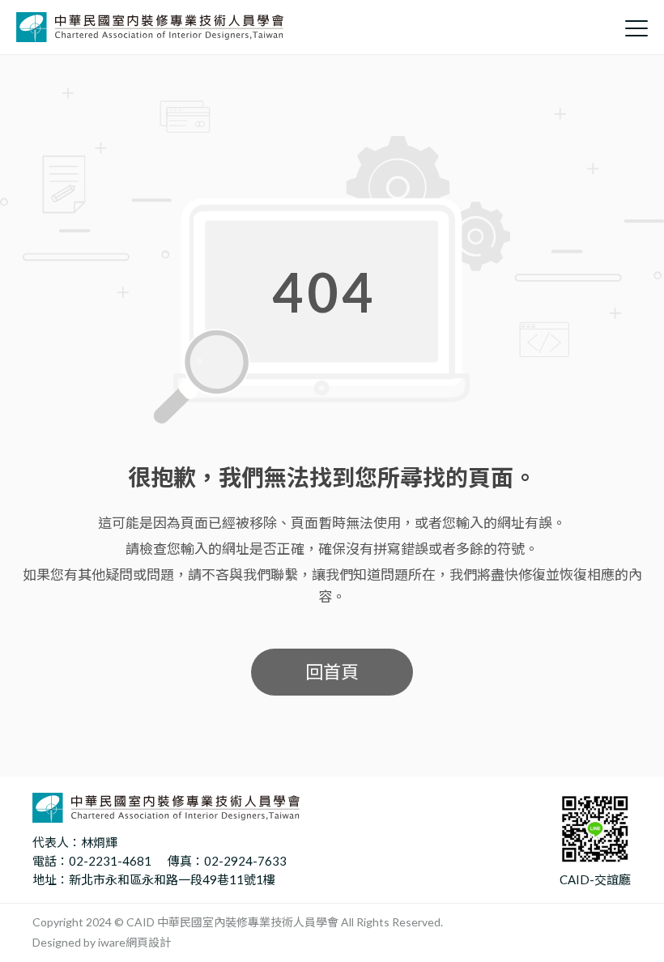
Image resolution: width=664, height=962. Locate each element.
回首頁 (332, 672)
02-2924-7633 (245, 860)
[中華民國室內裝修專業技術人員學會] (149, 27)
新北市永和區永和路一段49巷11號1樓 (172, 879)
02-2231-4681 (110, 860)
